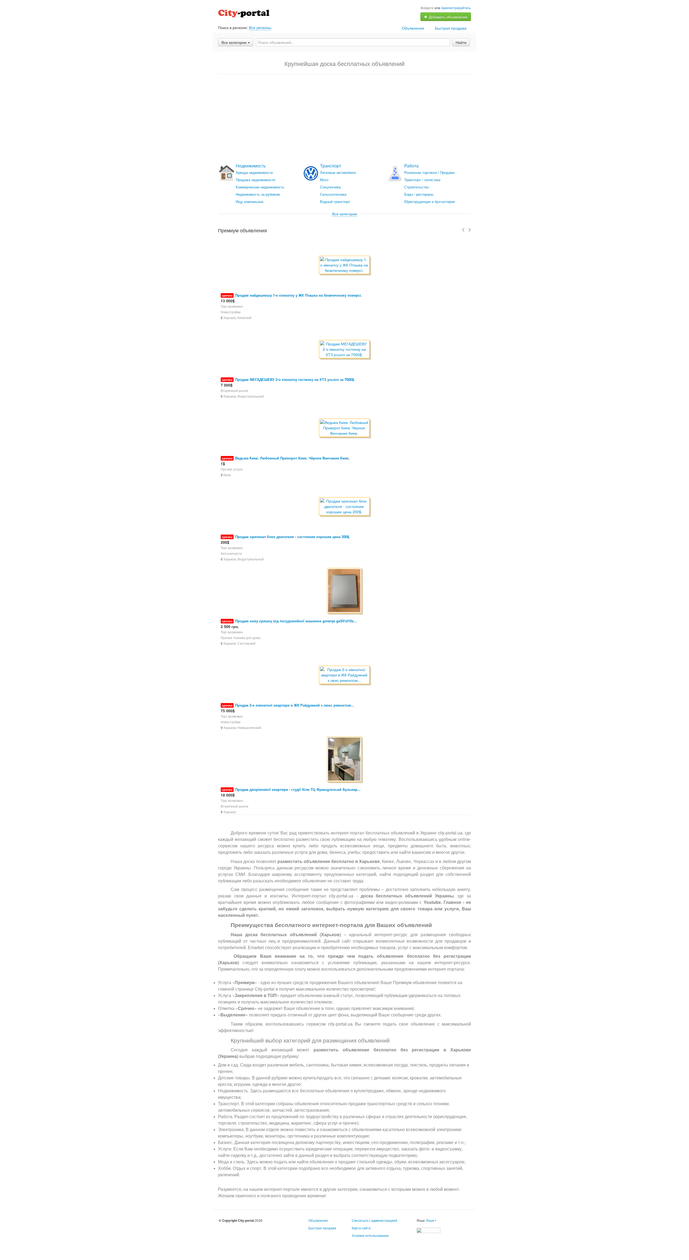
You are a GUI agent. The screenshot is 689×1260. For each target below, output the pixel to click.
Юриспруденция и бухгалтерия (429, 201)
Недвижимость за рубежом (258, 194)
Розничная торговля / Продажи (429, 172)
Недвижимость (251, 166)
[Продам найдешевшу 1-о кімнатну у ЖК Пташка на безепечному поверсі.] (344, 265)
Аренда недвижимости (254, 172)
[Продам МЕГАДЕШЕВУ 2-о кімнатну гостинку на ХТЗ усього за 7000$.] (344, 349)
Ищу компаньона (249, 201)
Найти (461, 42)
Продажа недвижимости (255, 179)
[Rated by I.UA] (428, 1229)
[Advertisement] (344, 118)
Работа (411, 166)
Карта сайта (361, 1228)
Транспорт (330, 166)
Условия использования (370, 1235)
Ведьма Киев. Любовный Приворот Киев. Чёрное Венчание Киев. (292, 458)
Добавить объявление (448, 16)
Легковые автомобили (338, 172)
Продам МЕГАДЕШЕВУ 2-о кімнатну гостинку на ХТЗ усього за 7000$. (295, 379)
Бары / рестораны (418, 194)
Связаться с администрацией (374, 1220)
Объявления (413, 28)
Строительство (416, 186)
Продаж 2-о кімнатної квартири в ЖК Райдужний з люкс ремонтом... (294, 705)
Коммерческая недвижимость (260, 186)
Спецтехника (330, 186)
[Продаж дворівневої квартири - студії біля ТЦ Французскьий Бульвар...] (344, 759)
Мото (324, 179)
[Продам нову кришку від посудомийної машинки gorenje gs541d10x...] (344, 591)
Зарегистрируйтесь (456, 7)
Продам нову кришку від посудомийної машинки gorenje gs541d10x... (296, 620)
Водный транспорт (335, 201)
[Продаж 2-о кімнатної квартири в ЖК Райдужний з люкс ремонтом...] (344, 675)
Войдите (427, 7)
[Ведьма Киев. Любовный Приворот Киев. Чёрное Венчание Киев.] (344, 428)
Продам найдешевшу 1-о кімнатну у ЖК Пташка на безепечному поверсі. (298, 295)
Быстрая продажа (450, 28)
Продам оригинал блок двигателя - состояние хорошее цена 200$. (292, 536)
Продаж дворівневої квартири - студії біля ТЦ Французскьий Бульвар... (298, 789)
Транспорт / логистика (422, 179)
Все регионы (260, 27)
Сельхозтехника (333, 194)
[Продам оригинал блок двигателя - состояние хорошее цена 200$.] (344, 506)
